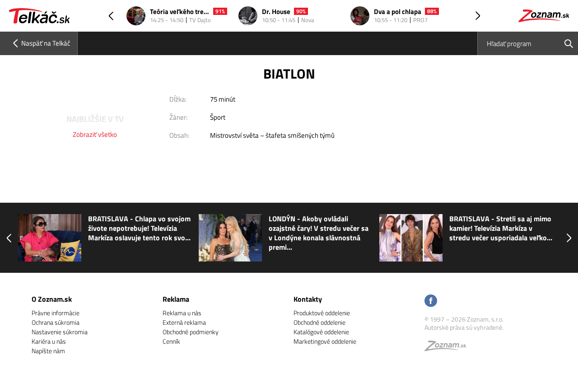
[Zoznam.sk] (448, 348)
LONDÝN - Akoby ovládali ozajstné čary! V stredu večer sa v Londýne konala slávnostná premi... (318, 233)
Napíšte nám (48, 350)
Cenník (171, 341)
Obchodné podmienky (191, 331)
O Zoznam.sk (52, 299)
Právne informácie (55, 313)
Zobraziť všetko (95, 134)
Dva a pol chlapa (397, 12)
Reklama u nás (182, 313)
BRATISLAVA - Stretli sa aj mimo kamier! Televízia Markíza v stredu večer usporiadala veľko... (500, 228)
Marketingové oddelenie (325, 341)
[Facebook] (430, 301)
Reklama (176, 299)
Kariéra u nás (49, 341)
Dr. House (276, 12)
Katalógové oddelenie (321, 331)
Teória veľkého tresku (180, 12)
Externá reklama (184, 322)
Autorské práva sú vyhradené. (463, 327)
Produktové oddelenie (322, 313)
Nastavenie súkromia (60, 331)
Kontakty (308, 299)
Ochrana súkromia (55, 322)
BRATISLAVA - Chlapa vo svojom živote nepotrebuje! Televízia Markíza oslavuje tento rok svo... (139, 228)
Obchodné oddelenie (319, 322)
